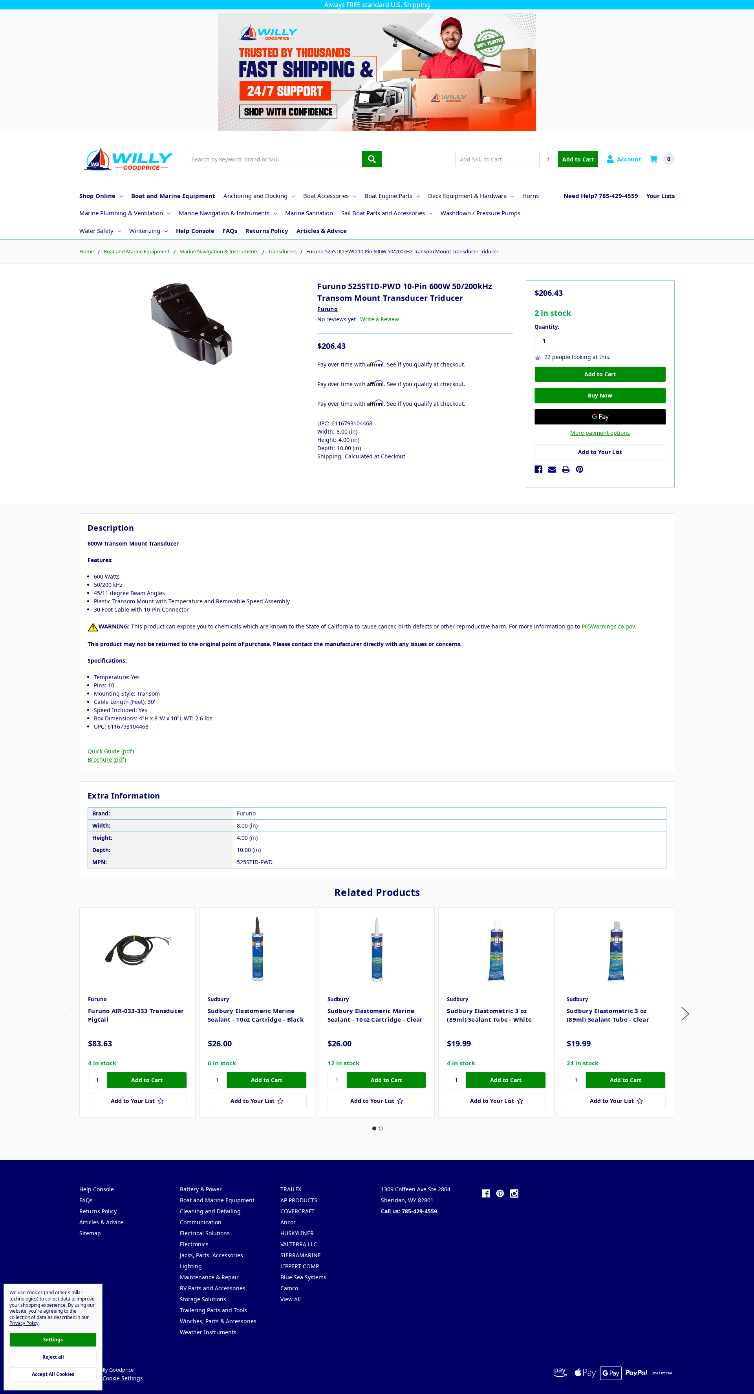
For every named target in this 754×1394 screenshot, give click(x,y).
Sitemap (90, 1233)
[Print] (566, 469)
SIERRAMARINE (300, 1255)
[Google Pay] (600, 417)
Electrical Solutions (205, 1233)
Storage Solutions (203, 1299)
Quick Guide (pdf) (111, 751)
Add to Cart (578, 159)
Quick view (137, 949)
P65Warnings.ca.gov (608, 626)
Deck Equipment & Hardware (467, 196)
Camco (289, 1288)
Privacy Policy (23, 1323)
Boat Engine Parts (388, 196)
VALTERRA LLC (298, 1244)
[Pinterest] (580, 469)
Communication (200, 1222)
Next (685, 1014)
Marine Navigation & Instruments (224, 213)
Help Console (195, 230)
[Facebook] (538, 469)
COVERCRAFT (297, 1211)
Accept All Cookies (53, 1374)
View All (290, 1299)
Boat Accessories (326, 196)
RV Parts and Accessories (212, 1288)
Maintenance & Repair (209, 1277)
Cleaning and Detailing (210, 1211)
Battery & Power (201, 1189)
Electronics (194, 1244)
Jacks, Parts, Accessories (211, 1255)
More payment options (600, 432)
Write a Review (379, 319)
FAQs (230, 230)
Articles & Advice (321, 230)
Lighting (191, 1266)
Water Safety (96, 230)
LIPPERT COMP (299, 1266)
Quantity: (546, 326)
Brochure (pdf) (107, 759)
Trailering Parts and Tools (213, 1310)
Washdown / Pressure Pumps (480, 213)
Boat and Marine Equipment (173, 196)
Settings (53, 1339)
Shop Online (97, 196)
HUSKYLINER (297, 1233)
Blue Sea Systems (303, 1277)
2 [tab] (381, 1128)
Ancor (288, 1222)
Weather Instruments (208, 1332)
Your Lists (660, 196)
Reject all (53, 1357)
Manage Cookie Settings (111, 1378)
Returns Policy (266, 230)
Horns (530, 196)
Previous (69, 1014)
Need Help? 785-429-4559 (601, 196)
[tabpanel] (137, 1012)
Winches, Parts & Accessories (218, 1321)
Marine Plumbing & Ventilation (121, 213)
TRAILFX (290, 1189)
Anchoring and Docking (255, 196)
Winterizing (144, 230)
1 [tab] (374, 1128)
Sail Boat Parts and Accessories (383, 213)
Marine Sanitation (309, 213)
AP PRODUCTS (298, 1200)
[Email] (552, 469)
